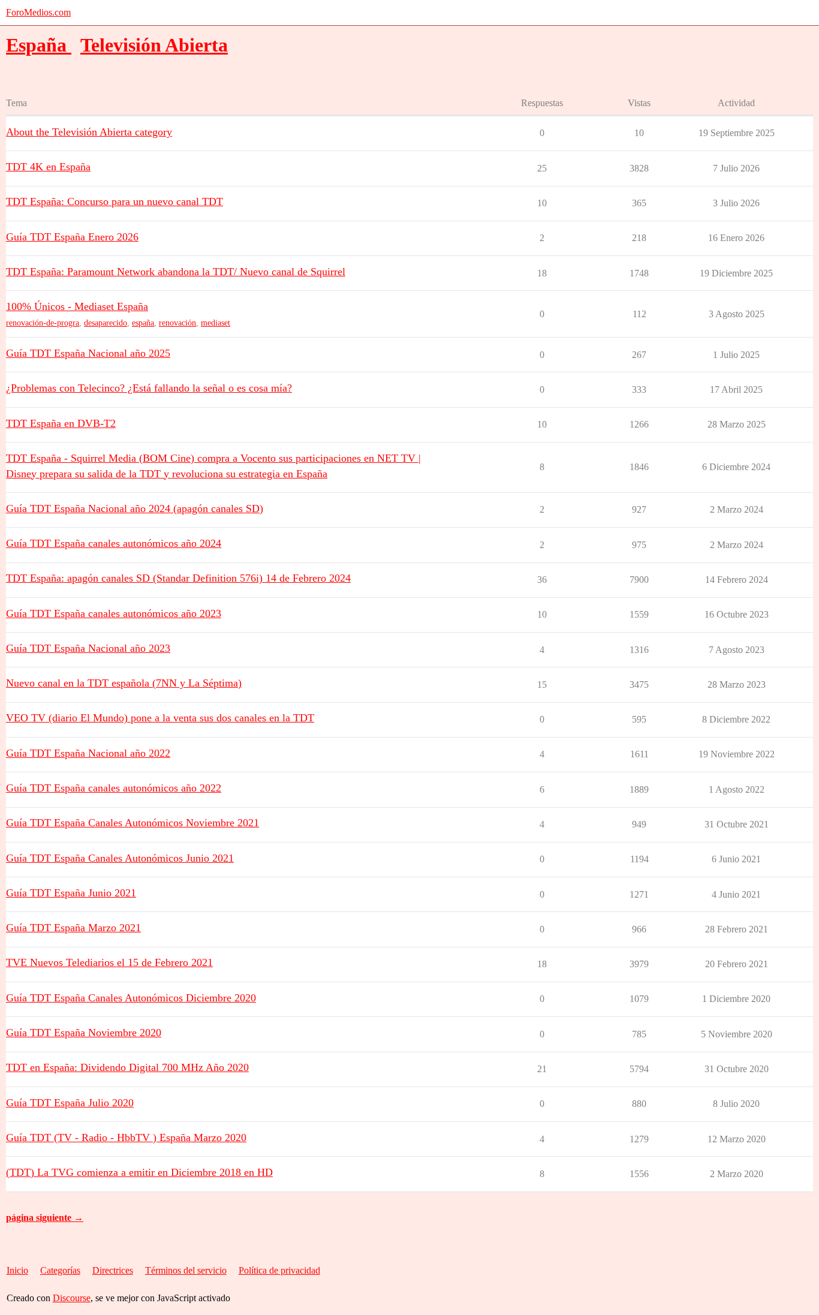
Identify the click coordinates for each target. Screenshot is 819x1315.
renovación (177, 322)
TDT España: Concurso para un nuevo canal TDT (114, 201)
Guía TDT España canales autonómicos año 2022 (113, 788)
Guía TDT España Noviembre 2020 (83, 1033)
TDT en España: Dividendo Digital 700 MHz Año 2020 (127, 1067)
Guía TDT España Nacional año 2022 (88, 753)
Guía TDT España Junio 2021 (71, 893)
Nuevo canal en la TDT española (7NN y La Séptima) (124, 683)
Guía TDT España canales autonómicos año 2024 (113, 543)
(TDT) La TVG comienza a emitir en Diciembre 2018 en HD (139, 1172)
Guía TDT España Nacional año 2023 (88, 648)
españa (143, 322)
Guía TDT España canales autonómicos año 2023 (113, 613)
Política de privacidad (279, 1270)
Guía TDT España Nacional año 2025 (88, 353)
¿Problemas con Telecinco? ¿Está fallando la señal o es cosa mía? (149, 388)
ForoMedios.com (38, 12)
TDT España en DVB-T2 (61, 423)
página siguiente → (44, 1217)
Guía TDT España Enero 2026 (72, 237)
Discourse (72, 1298)
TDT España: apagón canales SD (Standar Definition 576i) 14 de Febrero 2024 (178, 578)
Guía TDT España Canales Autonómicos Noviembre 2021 (132, 823)
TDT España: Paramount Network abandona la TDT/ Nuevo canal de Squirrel (175, 272)
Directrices (112, 1270)
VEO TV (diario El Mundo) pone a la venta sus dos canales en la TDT (160, 718)
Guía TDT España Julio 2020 (70, 1103)
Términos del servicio (186, 1270)
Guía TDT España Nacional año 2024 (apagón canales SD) (134, 508)
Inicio (17, 1270)
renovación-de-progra (42, 322)
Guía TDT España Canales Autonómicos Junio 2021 (120, 858)
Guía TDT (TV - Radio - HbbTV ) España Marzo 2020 (126, 1138)
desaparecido (105, 322)
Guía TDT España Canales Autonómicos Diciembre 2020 (131, 998)
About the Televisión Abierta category (89, 132)
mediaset (215, 322)
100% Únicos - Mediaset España (77, 306)
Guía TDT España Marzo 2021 (73, 928)
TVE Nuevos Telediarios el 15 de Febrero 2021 (109, 962)
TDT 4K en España (48, 167)
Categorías (60, 1270)
